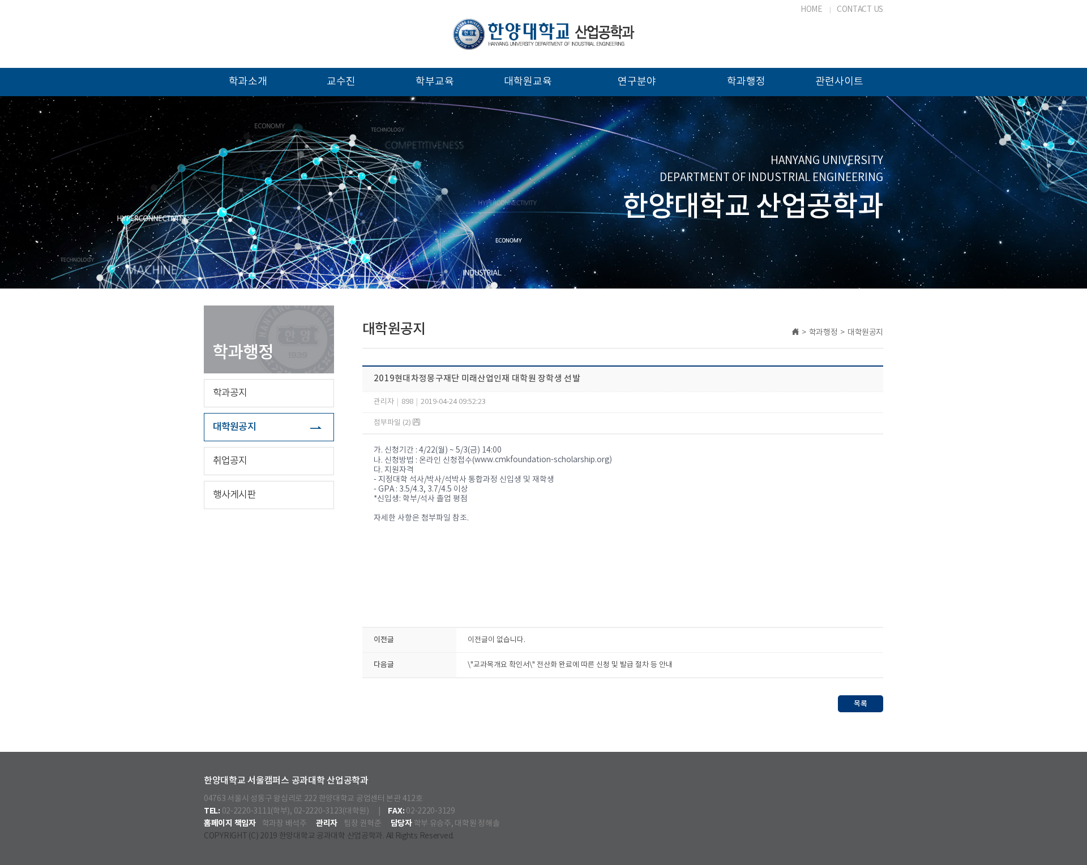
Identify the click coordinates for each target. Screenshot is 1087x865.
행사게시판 (234, 495)
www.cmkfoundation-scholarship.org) (543, 459)
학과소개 (248, 82)
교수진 (341, 82)
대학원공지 (234, 427)
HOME (812, 9)
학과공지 (230, 393)
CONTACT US (860, 9)
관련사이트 (839, 82)
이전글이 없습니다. (496, 640)
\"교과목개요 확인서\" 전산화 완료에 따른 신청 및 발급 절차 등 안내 (570, 665)
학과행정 (746, 82)
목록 (860, 703)
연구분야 (637, 82)
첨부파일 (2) (393, 423)
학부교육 (435, 82)
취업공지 (230, 461)
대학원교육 (528, 82)
